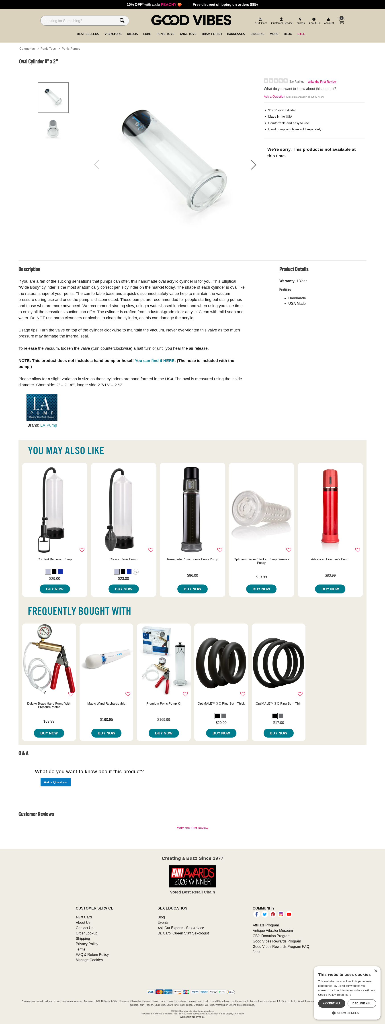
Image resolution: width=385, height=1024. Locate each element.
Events (163, 922)
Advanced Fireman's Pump (330, 559)
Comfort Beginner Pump (55, 559)
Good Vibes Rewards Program (277, 941)
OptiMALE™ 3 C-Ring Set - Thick (221, 703)
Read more (344, 994)
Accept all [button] (332, 1003)
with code (154, 4)
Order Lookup (86, 933)
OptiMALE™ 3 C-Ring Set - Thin (278, 703)
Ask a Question (274, 96)
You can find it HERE (154, 360)
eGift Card (84, 917)
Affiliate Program (266, 925)
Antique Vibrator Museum (273, 930)
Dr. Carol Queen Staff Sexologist (183, 933)
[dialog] (347, 993)
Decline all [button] (361, 1003)
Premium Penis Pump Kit (163, 703)
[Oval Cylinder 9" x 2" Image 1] (175, 164)
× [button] (375, 971)
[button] (253, 165)
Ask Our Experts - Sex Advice (181, 928)
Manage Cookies (89, 960)
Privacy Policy (87, 944)
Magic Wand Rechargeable (106, 703)
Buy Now (54, 589)
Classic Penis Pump (123, 559)
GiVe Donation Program (271, 936)
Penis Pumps (71, 49)
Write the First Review (322, 81)
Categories (27, 49)
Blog (161, 917)
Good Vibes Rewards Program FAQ (281, 946)
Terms (80, 949)
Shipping (83, 938)
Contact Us (84, 928)
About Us (83, 922)
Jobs (256, 952)
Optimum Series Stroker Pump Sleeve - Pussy (261, 561)
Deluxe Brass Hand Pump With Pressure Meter (49, 705)
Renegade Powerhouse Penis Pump (192, 559)
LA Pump (48, 425)
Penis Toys (48, 49)
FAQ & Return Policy (92, 954)
